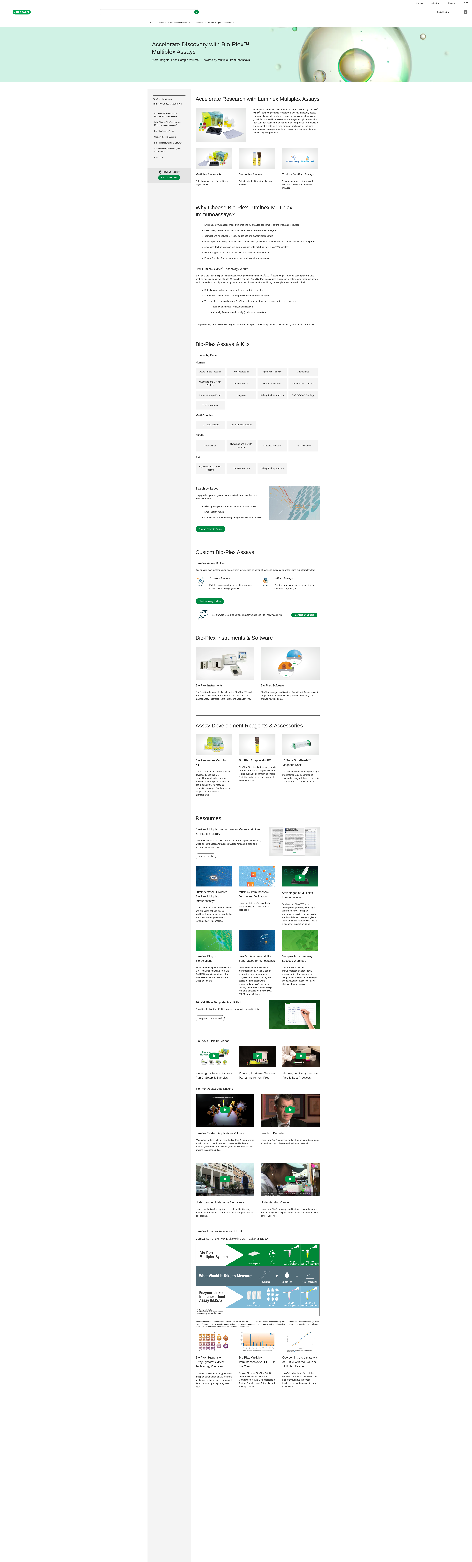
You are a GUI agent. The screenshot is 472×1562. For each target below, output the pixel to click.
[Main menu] (5, 11)
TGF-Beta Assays (210, 424)
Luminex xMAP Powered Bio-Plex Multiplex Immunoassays (212, 896)
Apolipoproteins (241, 371)
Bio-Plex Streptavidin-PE (255, 760)
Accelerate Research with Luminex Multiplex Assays (165, 114)
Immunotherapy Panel (210, 395)
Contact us (209, 517)
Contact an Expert (169, 178)
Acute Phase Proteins (210, 371)
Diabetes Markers (241, 383)
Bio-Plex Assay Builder (210, 563)
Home (152, 23)
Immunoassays (197, 23)
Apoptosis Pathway (272, 371)
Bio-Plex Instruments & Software (168, 143)
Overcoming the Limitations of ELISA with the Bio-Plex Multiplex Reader (300, 1362)
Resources (159, 157)
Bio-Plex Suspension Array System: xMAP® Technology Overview (210, 1362)
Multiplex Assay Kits (208, 174)
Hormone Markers (272, 383)
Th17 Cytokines (210, 405)
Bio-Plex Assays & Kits (164, 131)
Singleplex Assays (250, 174)
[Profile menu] (455, 12)
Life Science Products (178, 23)
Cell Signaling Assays (241, 424)
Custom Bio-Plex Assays (165, 137)
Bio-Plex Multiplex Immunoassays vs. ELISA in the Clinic (257, 1362)
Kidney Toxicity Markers (272, 395)
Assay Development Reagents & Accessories (168, 150)
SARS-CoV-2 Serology (303, 395)
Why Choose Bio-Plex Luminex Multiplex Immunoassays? (168, 123)
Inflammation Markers (303, 383)
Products (162, 23)
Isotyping (241, 395)
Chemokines (303, 371)
